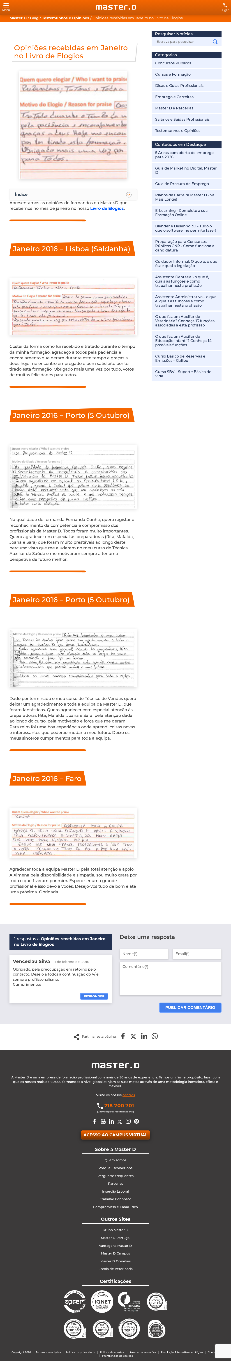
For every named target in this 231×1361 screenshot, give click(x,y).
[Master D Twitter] (119, 1122)
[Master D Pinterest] (136, 1122)
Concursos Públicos (173, 63)
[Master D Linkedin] (111, 1122)
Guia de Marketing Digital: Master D (186, 170)
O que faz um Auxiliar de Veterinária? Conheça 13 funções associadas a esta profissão (185, 321)
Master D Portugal (115, 1238)
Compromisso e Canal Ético (115, 1207)
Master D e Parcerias (174, 108)
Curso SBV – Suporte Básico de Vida (183, 374)
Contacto (213, 1352)
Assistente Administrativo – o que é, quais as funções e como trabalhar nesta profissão (186, 301)
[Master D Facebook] (94, 1122)
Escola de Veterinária (116, 1269)
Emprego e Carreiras (174, 97)
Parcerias (115, 1184)
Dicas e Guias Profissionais (179, 86)
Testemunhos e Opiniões (177, 131)
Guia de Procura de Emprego (182, 184)
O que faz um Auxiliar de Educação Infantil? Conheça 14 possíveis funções (183, 340)
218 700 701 (119, 1106)
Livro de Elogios (107, 208)
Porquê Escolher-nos (115, 1168)
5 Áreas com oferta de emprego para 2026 (184, 155)
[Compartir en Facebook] (123, 1036)
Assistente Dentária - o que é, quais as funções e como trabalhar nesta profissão (182, 281)
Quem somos (115, 1160)
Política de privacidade (80, 1352)
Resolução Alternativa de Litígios (182, 1352)
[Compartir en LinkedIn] (144, 1036)
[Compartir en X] (133, 1036)
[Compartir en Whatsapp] (155, 1036)
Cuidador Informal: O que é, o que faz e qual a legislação (186, 263)
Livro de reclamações (142, 1352)
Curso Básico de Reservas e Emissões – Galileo (180, 358)
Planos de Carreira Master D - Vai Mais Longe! (185, 197)
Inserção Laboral (115, 1191)
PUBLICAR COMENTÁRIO (190, 1007)
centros (128, 1095)
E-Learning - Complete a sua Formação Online (181, 212)
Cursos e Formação (173, 74)
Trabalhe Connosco (115, 1199)
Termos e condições (48, 1352)
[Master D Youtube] (103, 1122)
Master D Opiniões (115, 1261)
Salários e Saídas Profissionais (182, 119)
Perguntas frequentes (115, 1176)
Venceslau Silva (31, 961)
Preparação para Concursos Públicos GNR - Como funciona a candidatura (185, 246)
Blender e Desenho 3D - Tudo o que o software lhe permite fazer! (185, 228)
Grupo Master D (115, 1230)
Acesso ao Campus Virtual (115, 1134)
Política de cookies (112, 1352)
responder (94, 996)
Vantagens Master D (115, 1246)
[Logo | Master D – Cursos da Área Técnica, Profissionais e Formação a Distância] (116, 7)
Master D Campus (115, 1253)
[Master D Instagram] (128, 1122)
